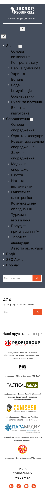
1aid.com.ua (9, 458)
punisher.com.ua (12, 417)
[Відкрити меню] (22, 29)
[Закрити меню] (3, 36)
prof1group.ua (13, 352)
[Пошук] (36, 278)
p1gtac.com (9, 376)
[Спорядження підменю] (31, 119)
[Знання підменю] (20, 46)
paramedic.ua (8, 437)
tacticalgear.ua (10, 394)
